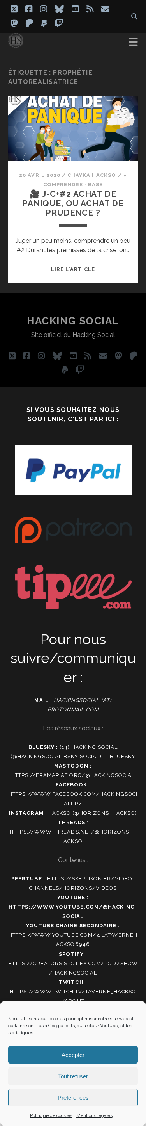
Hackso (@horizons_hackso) (92, 813)
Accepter (73, 1054)
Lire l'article (73, 269)
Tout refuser (73, 1076)
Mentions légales (94, 1115)
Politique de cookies (51, 1115)
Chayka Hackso (91, 175)
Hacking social (73, 321)
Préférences (73, 1097)
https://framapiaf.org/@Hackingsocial (73, 775)
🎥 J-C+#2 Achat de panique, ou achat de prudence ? (73, 203)
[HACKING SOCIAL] (15, 44)
